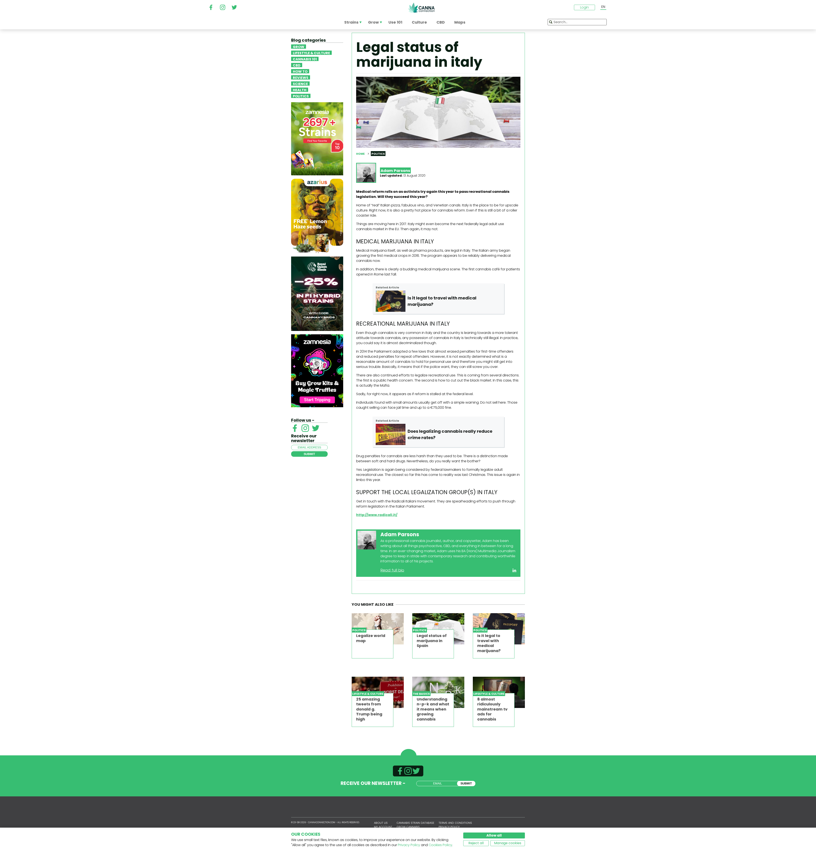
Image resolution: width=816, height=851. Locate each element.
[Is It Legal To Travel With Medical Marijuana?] (390, 301)
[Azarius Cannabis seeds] (317, 215)
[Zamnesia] (317, 138)
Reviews (300, 77)
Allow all (494, 835)
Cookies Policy (440, 844)
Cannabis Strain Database (415, 823)
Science (300, 83)
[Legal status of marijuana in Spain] (438, 628)
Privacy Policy (409, 844)
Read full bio (392, 570)
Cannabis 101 (305, 59)
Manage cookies (507, 843)
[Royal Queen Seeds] (317, 293)
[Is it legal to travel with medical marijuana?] (499, 628)
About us (381, 823)
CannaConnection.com (421, 8)
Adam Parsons (395, 170)
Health (299, 90)
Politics (301, 96)
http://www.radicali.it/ (376, 514)
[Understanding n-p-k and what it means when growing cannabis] (438, 692)
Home (360, 154)
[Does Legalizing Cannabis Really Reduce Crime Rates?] (390, 434)
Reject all (476, 843)
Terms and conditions (455, 823)
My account (383, 827)
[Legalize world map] (378, 628)
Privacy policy (449, 827)
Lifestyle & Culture (311, 53)
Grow (298, 46)
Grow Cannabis (408, 827)
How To (300, 71)
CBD (296, 65)
